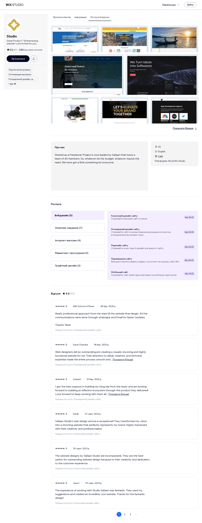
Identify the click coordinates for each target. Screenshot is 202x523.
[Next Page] (136, 514)
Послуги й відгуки (99, 17)
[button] (75, 38)
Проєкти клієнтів (62, 17)
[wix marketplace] (14, 5)
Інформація (80, 17)
